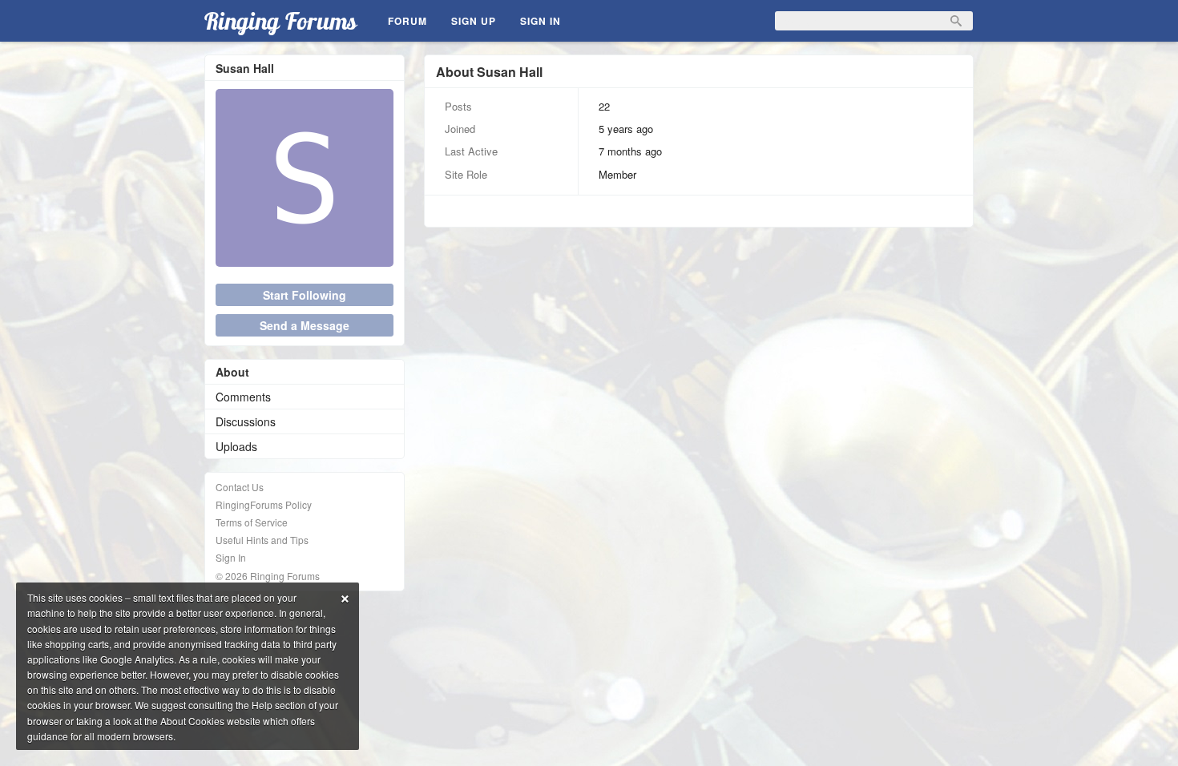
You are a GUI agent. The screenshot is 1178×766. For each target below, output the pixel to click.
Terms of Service (252, 522)
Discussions (246, 421)
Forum (407, 21)
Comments (243, 397)
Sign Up (473, 21)
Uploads (236, 446)
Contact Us (240, 487)
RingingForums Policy (264, 504)
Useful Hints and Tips (262, 539)
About (232, 372)
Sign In (540, 21)
